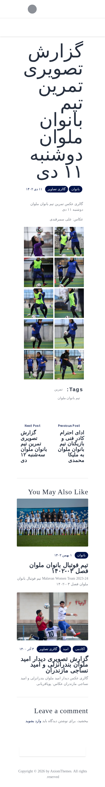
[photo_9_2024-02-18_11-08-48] (69, 353)
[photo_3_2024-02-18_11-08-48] (69, 260)
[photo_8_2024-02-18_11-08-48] (38, 322)
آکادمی (80, 649)
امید (66, 649)
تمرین (58, 389)
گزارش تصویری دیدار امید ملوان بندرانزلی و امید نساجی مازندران (54, 664)
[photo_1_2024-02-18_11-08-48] (69, 229)
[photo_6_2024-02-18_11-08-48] (38, 291)
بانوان (75, 189)
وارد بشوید (33, 721)
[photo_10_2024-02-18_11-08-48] (38, 353)
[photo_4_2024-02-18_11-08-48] (38, 260)
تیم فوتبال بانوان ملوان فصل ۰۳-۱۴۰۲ (58, 568)
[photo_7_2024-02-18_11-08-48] (69, 322)
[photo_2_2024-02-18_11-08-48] (38, 229)
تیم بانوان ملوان (69, 398)
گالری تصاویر (56, 189)
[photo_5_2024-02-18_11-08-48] (69, 291)
